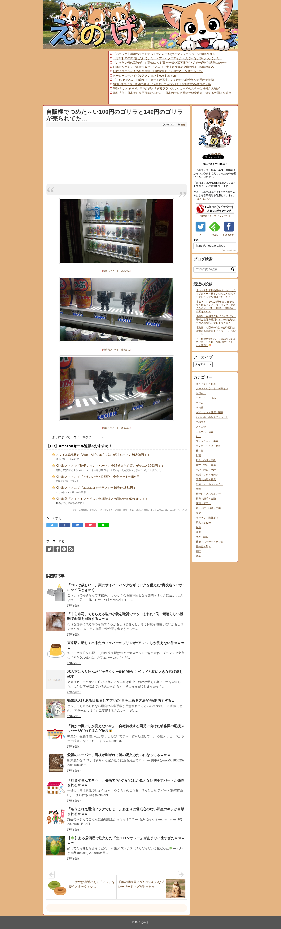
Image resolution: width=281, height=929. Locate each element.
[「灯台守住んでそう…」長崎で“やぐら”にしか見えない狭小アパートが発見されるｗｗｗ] (55, 788)
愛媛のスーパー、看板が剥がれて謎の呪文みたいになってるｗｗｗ (119, 755)
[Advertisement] (75, 77)
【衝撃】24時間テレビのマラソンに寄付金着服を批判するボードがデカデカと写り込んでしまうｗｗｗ (216, 319)
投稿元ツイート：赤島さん (116, 271)
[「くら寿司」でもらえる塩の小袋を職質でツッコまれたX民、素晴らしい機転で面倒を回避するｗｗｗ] (55, 621)
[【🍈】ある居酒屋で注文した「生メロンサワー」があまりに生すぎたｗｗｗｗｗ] (55, 845)
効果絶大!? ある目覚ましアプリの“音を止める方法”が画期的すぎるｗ (121, 700)
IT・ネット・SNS (206, 383)
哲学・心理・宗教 (206, 460)
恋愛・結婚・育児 (206, 479)
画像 (183, 124)
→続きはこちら (203, 198)
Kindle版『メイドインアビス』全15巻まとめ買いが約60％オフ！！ (102, 498)
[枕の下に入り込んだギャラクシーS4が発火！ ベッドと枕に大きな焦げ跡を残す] (55, 679)
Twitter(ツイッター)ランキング (215, 216)
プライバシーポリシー (228, 250)
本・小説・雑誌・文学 (208, 508)
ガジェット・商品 (206, 398)
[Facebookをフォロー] (57, 549)
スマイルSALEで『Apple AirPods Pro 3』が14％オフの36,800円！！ (103, 454)
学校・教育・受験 (206, 469)
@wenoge (216, 153)
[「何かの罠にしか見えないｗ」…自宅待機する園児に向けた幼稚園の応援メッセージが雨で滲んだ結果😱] (55, 733)
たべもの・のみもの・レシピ (212, 417)
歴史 (198, 513)
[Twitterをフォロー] (49, 549)
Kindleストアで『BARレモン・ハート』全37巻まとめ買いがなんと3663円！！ (110, 465)
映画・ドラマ (203, 503)
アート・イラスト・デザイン (212, 388)
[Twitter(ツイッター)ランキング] (215, 213)
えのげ (144, 922)
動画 (198, 455)
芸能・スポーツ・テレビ (209, 541)
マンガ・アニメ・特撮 (208, 445)
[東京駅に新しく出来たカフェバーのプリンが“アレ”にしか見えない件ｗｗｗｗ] (55, 650)
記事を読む (74, 605)
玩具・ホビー (203, 522)
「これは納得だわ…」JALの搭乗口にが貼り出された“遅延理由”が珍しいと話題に (215, 342)
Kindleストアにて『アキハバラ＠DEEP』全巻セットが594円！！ (101, 476)
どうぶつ (201, 426)
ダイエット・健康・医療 (209, 412)
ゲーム (199, 402)
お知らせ (201, 393)
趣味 (198, 551)
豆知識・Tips (203, 546)
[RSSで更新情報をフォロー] (71, 549)
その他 (199, 407)
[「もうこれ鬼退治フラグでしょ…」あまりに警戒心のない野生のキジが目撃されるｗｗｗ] (55, 817)
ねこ (198, 436)
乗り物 (199, 450)
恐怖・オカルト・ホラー (209, 484)
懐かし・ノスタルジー (208, 493)
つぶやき (201, 422)
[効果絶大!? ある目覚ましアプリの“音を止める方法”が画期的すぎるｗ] (55, 708)
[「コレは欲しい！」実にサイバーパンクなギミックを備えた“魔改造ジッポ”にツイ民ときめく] (55, 592)
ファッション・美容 (207, 441)
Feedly (214, 234)
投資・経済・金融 (206, 498)
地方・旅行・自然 (206, 465)
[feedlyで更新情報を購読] (64, 549)
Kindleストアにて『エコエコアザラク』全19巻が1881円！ (96, 487)
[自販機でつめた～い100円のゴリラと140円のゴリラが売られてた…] (77, 525)
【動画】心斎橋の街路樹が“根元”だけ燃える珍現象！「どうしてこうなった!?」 (216, 331)
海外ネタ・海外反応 (207, 517)
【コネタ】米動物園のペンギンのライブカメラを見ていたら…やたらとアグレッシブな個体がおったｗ (216, 293)
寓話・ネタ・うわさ (207, 474)
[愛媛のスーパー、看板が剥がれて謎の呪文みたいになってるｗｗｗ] (55, 762)
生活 (198, 527)
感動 (198, 489)
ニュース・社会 (204, 431)
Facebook (228, 234)
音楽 (198, 556)
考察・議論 (202, 536)
